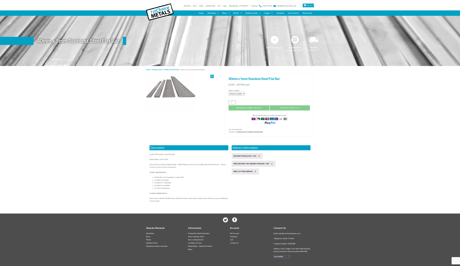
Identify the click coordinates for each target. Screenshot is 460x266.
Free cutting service (243, 171)
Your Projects (293, 13)
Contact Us (254, 6)
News (190, 249)
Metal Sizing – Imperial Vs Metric (200, 246)
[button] (212, 76)
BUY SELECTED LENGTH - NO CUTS (249, 108)
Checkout (233, 237)
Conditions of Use (195, 243)
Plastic (201, 6)
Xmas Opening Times (196, 237)
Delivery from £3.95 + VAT (245, 156)
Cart (218, 6)
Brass (195, 6)
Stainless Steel (210, 6)
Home (201, 13)
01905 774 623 (267, 6)
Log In (225, 6)
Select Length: (234, 90)
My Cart (310, 5)
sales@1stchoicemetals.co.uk (286, 6)
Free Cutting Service (196, 240)
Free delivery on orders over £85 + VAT (251, 164)
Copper (267, 13)
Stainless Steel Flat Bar (171, 70)
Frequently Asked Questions (199, 233)
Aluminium (187, 6)
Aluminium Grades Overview (156, 246)
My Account (307, 13)
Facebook (280, 13)
